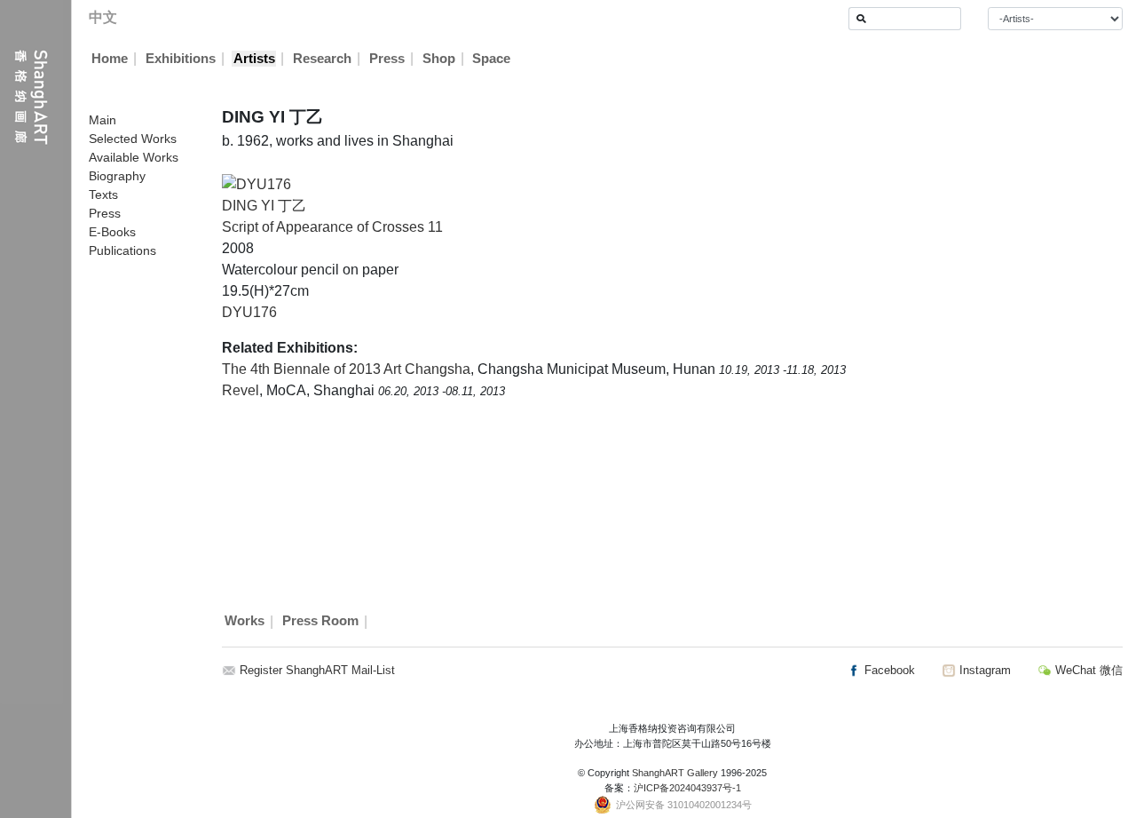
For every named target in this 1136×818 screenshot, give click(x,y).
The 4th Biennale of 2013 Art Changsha (346, 369)
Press (387, 59)
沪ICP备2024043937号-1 (687, 787)
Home (109, 59)
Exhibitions (181, 59)
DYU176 (249, 312)
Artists (254, 59)
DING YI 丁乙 (264, 205)
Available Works (133, 157)
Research (322, 59)
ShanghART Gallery (675, 772)
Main (102, 120)
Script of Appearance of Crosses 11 (332, 226)
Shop (438, 59)
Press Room (320, 622)
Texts (103, 194)
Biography (117, 176)
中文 (103, 17)
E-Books (112, 232)
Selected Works (133, 138)
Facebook (888, 670)
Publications (122, 250)
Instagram (983, 670)
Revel (240, 390)
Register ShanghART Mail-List (317, 670)
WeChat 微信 (1087, 670)
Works (244, 622)
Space (491, 59)
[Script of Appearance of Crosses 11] (256, 183)
